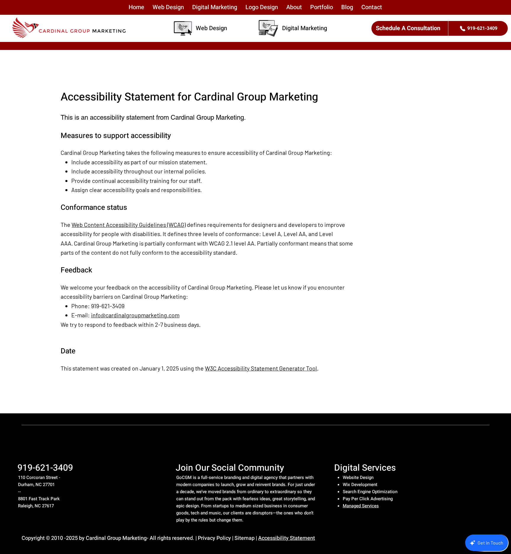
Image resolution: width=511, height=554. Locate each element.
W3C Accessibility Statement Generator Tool (261, 368)
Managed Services (361, 506)
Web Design (211, 28)
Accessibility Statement (286, 538)
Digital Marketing (304, 28)
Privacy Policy (214, 538)
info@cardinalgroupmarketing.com (135, 315)
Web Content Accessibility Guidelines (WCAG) (129, 224)
